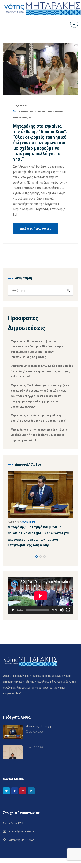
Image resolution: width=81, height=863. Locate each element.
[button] (36, 556)
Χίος (31, 117)
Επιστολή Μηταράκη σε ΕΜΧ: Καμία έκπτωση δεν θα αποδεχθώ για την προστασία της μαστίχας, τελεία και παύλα (42, 371)
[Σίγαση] (62, 610)
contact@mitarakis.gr (21, 831)
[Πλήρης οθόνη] (68, 610)
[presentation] (9, 556)
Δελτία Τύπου (45, 111)
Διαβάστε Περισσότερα (35, 228)
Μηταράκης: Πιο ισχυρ (39, 726)
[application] (40, 595)
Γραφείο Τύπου (27, 111)
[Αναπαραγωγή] (13, 610)
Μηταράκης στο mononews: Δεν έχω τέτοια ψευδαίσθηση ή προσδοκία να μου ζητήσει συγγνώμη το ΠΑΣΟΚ (39, 435)
